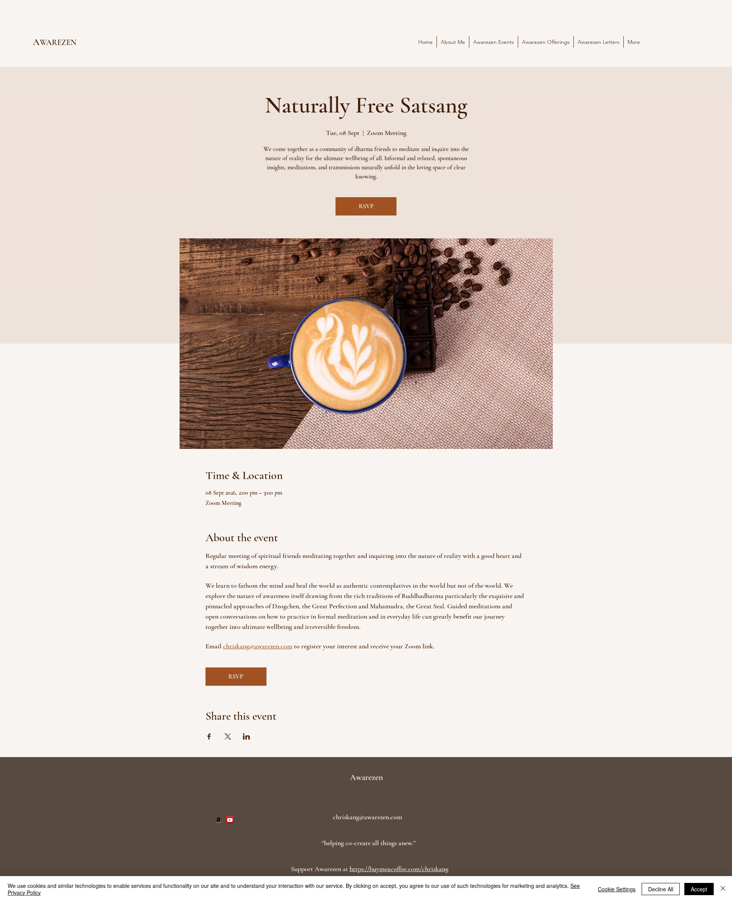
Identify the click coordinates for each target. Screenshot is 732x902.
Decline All (660, 889)
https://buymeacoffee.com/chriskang (399, 869)
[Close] (722, 889)
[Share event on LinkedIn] (246, 736)
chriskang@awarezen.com (367, 817)
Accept (699, 889)
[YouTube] (230, 820)
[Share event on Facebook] (209, 736)
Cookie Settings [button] (617, 889)
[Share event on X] (227, 736)
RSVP (366, 206)
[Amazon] (218, 820)
